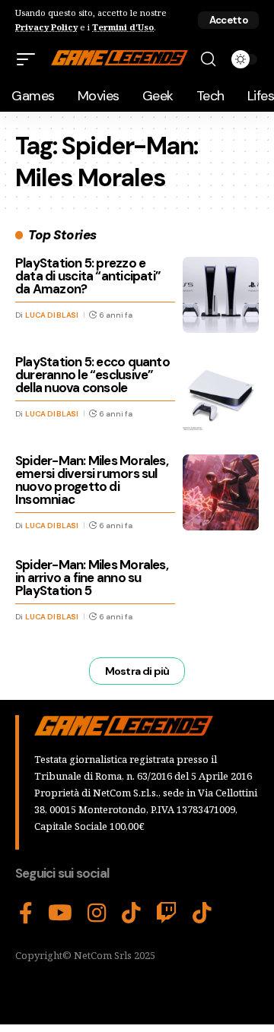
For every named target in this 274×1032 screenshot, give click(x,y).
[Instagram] (97, 913)
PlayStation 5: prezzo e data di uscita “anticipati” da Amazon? (88, 276)
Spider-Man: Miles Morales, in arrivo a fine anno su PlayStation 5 (91, 577)
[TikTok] (131, 913)
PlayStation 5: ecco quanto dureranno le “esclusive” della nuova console (92, 374)
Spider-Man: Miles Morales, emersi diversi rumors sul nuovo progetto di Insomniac (91, 480)
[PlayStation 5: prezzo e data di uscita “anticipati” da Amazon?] (221, 295)
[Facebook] (26, 913)
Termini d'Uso (123, 27)
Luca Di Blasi (51, 315)
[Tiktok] (202, 913)
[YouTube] (60, 913)
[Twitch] (166, 913)
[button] (228, 20)
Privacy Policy (46, 27)
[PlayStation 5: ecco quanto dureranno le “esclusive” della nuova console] (221, 394)
